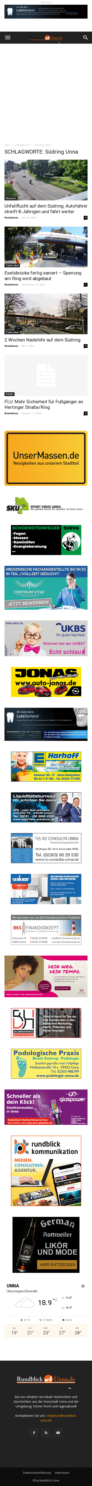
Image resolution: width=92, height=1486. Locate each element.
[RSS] (46, 1432)
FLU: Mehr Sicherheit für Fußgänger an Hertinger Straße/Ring (43, 404)
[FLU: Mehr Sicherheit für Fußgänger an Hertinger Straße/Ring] (46, 375)
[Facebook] (33, 1432)
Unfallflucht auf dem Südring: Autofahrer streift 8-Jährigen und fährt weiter (46, 208)
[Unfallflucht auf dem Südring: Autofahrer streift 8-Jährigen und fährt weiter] (46, 180)
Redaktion (11, 217)
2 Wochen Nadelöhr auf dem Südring (42, 340)
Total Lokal (12, 265)
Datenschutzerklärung (37, 1473)
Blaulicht (11, 198)
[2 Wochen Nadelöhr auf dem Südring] (46, 314)
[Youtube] (58, 1432)
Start (7, 145)
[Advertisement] (46, 92)
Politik (9, 394)
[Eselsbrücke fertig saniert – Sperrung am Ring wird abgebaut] (46, 247)
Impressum (62, 1473)
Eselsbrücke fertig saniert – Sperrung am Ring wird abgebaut (42, 275)
